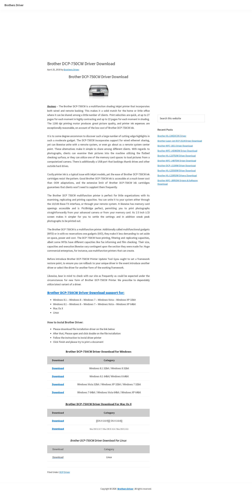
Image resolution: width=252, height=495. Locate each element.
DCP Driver (64, 472)
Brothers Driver (13, 5)
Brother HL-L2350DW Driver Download (177, 170)
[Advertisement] (98, 40)
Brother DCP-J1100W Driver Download (177, 165)
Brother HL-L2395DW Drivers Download (177, 175)
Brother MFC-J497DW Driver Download (177, 160)
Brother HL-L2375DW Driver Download (177, 155)
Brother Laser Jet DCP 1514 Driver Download (180, 140)
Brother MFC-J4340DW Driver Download (177, 150)
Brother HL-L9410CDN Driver (172, 135)
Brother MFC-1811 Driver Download (175, 145)
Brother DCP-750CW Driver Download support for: (85, 292)
